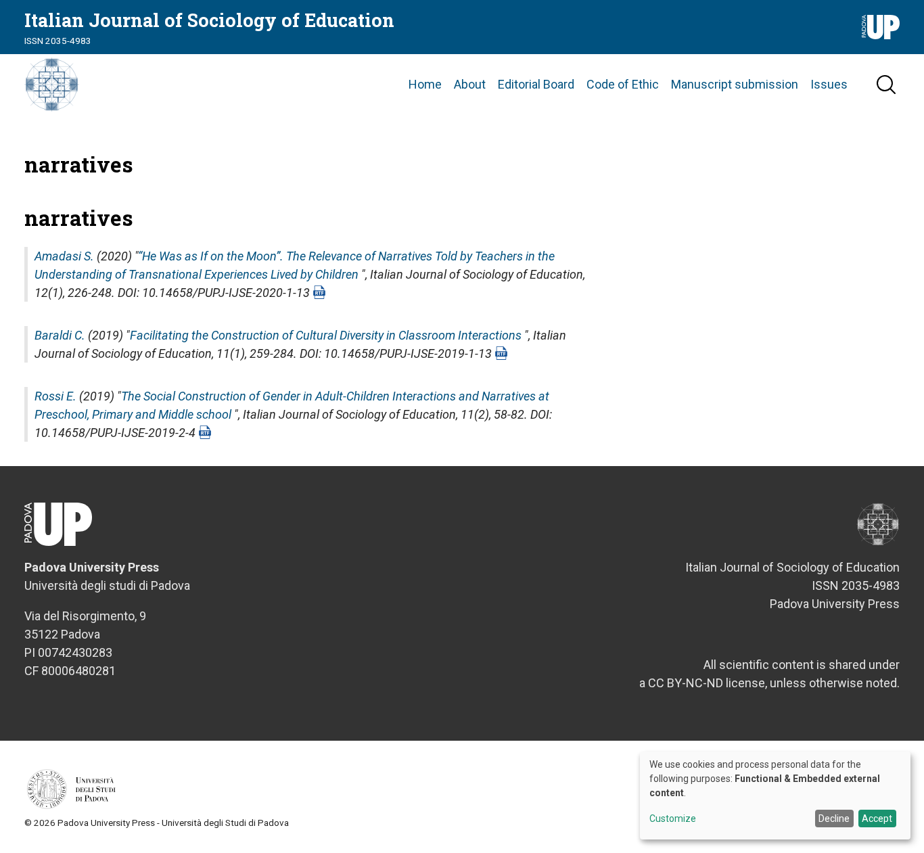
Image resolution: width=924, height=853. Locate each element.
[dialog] (775, 795)
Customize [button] (672, 819)
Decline (834, 818)
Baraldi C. (59, 335)
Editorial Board (536, 84)
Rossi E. (55, 396)
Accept (877, 818)
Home (425, 84)
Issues (829, 84)
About (470, 84)
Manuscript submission (734, 84)
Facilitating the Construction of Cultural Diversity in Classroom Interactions (326, 335)
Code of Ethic (622, 84)
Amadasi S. (64, 256)
